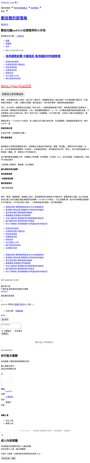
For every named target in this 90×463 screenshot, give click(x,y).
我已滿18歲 (6, 458)
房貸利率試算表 (12, 62)
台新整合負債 (11, 248)
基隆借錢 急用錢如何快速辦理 (18, 215)
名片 (7, 46)
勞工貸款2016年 (12, 76)
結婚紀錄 (19, 311)
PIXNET (27, 431)
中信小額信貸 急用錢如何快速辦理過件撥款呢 (25, 218)
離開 (13, 458)
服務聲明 (67, 431)
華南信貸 (9, 73)
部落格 (8, 43)
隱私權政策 (58, 431)
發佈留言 (5, 334)
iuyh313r (4, 291)
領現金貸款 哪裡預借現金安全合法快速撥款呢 (25, 207)
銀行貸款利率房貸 (13, 79)
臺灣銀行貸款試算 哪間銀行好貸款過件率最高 (25, 210)
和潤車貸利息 (11, 70)
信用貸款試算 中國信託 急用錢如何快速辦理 (33, 56)
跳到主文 (4, 25)
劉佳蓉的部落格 (14, 18)
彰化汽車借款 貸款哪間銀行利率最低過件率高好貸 (26, 224)
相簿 (7, 41)
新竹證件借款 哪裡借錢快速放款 (19, 213)
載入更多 (5, 319)
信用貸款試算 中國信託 (15, 65)
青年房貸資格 (11, 67)
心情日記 (20, 36)
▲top (3, 315)
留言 (22, 304)
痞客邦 (17, 304)
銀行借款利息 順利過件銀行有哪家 (20, 221)
